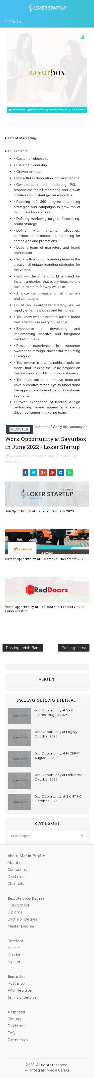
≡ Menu (13, 21)
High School (18, 905)
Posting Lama (73, 648)
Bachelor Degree (23, 919)
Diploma (15, 912)
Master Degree (21, 926)
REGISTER (19, 429)
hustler (65, 456)
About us (15, 862)
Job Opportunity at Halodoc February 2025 (39, 511)
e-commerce (47, 456)
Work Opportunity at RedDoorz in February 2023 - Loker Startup (46, 609)
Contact (15, 1019)
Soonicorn (14, 461)
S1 (74, 456)
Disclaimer (17, 876)
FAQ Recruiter (20, 990)
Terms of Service (22, 997)
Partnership (18, 1040)
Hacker (14, 948)
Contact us (17, 869)
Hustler (14, 955)
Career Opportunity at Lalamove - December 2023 (45, 559)
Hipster (14, 962)
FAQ (11, 1033)
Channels (16, 883)
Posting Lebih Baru (23, 648)
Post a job (16, 983)
